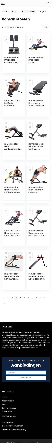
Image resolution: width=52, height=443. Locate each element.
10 (44, 297)
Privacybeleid (8, 422)
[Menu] (3, 3)
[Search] (48, 3)
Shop (14, 11)
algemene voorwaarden (12, 426)
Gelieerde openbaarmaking (14, 429)
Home (4, 11)
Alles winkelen (8, 401)
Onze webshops (9, 408)
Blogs (4, 404)
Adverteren (7, 411)
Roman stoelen (28, 11)
